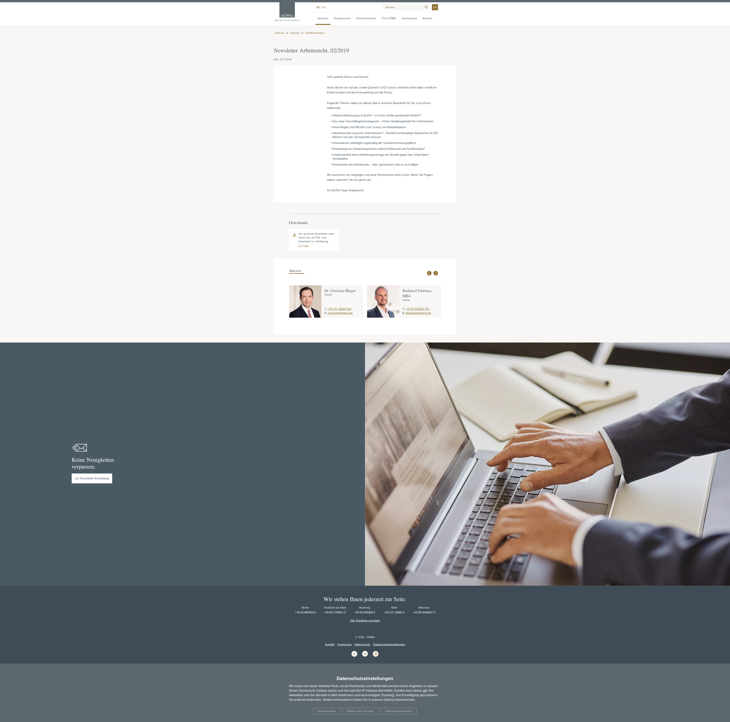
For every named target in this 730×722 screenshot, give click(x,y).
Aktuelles (295, 33)
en (324, 7)
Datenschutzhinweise (398, 711)
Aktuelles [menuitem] (322, 18)
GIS (435, 7)
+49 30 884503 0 (305, 612)
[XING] (354, 656)
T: (326, 309)
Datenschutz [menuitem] (362, 644)
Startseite (279, 33)
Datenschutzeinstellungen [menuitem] (389, 644)
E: (326, 313)
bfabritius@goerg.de (418, 313)
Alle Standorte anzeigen (365, 620)
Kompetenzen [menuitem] (342, 18)
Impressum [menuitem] (344, 644)
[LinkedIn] (365, 656)
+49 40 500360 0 (364, 612)
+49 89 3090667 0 (424, 612)
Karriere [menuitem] (427, 18)
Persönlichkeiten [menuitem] (366, 18)
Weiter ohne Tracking (360, 711)
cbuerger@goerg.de (340, 313)
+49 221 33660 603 (339, 309)
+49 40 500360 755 (417, 309)
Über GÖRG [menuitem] (389, 18)
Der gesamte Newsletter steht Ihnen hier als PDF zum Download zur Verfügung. (316, 237)
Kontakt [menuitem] (330, 644)
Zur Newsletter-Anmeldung (92, 478)
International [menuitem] (409, 18)
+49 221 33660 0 (394, 612)
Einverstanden (327, 711)
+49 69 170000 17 (335, 612)
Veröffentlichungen (315, 33)
